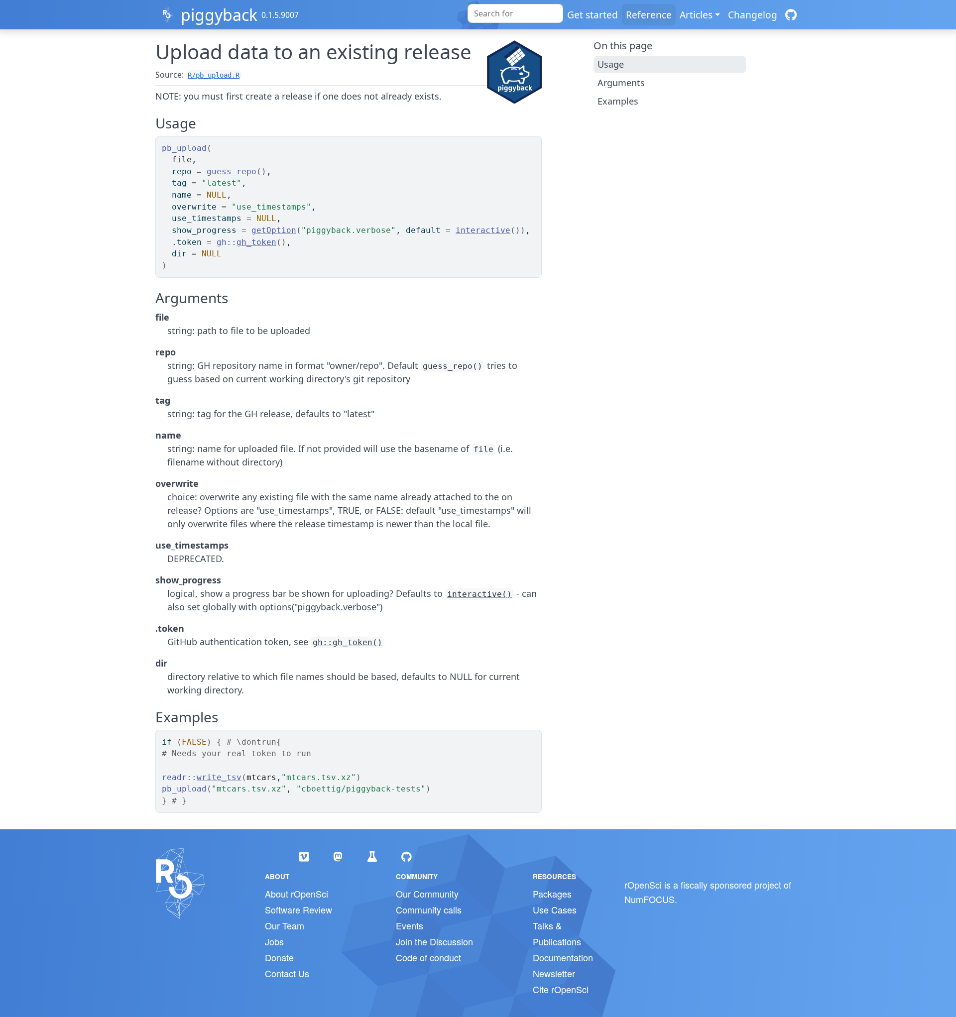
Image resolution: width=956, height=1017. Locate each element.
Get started (592, 14)
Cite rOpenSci (561, 989)
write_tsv (219, 777)
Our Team (284, 925)
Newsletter (554, 973)
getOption (273, 230)
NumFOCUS (649, 899)
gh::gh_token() (347, 642)
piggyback (219, 14)
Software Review (298, 909)
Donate (279, 957)
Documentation (563, 957)
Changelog (752, 14)
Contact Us (287, 973)
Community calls (429, 909)
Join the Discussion (434, 941)
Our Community (427, 893)
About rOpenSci (296, 893)
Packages (552, 893)
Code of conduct (428, 957)
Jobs (274, 941)
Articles (696, 14)
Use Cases (555, 909)
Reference (649, 14)
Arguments (621, 83)
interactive (483, 230)
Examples (618, 101)
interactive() (479, 594)
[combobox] (515, 13)
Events (409, 925)
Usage (611, 64)
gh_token (256, 242)
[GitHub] (791, 14)
